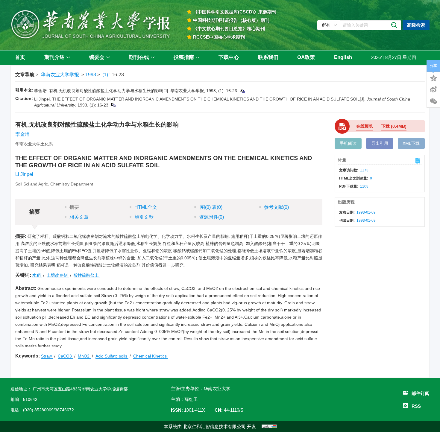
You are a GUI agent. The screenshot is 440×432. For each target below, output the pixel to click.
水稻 (37, 275)
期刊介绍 (54, 57)
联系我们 (268, 57)
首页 (20, 57)
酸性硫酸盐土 (87, 275)
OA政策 (306, 57)
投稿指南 (184, 57)
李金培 (22, 134)
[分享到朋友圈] (433, 101)
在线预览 (364, 126)
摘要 (74, 207)
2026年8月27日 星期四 (393, 57)
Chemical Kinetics (150, 356)
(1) (105, 74)
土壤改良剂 (58, 275)
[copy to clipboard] (113, 105)
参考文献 (276, 207)
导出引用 (379, 143)
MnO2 (84, 356)
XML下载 (411, 143)
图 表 (210, 207)
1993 (90, 74)
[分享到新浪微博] (433, 89)
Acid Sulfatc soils (111, 356)
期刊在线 (139, 57)
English (343, 57)
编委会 (96, 57)
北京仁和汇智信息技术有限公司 (214, 426)
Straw (47, 356)
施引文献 (144, 217)
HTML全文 (145, 207)
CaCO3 (65, 356)
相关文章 (79, 217)
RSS (416, 406)
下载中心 (229, 57)
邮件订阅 (421, 393)
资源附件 (211, 217)
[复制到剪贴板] (242, 90)
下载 (393, 126)
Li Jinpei (24, 174)
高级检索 (416, 25)
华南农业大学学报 (60, 74)
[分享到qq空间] (433, 77)
